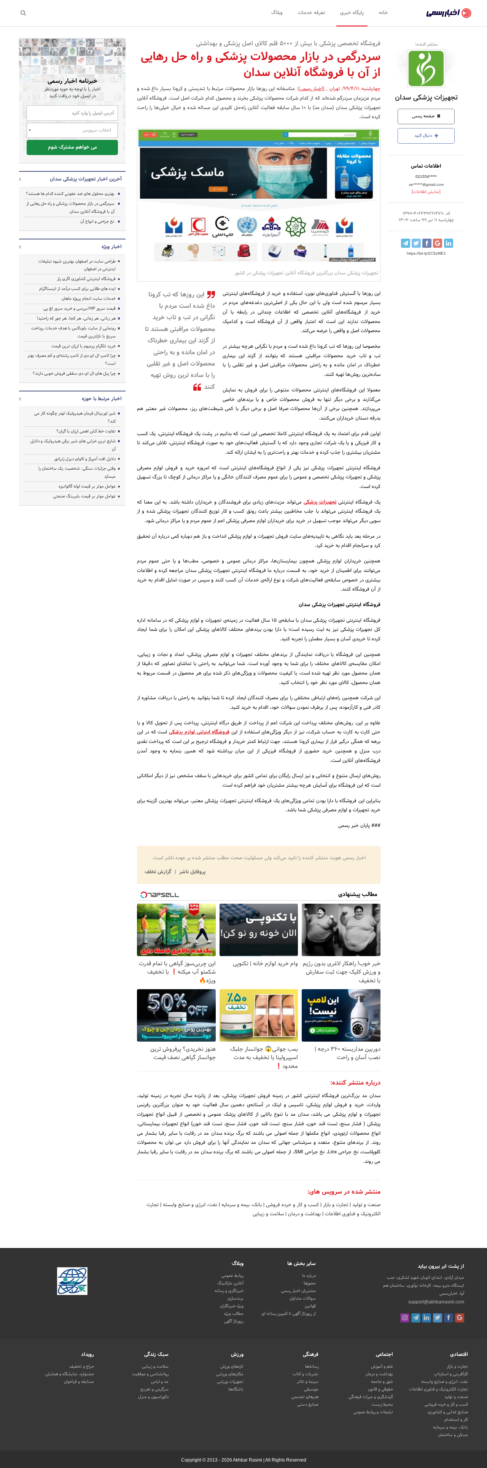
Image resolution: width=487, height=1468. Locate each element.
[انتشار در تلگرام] (405, 243)
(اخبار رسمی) (311, 89)
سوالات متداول (303, 1298)
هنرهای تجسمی (304, 1397)
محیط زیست (382, 1404)
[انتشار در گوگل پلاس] (437, 243)
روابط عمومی (232, 1275)
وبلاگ (277, 13)
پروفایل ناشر (191, 872)
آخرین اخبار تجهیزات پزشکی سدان (86, 179)
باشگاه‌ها (236, 1389)
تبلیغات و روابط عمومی (373, 1412)
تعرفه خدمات (311, 13)
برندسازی (236, 1298)
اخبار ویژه (112, 247)
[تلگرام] (415, 1317)
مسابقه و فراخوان (79, 1381)
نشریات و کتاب (305, 1374)
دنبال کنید (423, 135)
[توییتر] (437, 1317)
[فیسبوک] (448, 1317)
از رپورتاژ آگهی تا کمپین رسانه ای (288, 1313)
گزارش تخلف (159, 872)
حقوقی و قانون (380, 1389)
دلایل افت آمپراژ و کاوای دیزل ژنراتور (85, 459)
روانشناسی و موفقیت (150, 1374)
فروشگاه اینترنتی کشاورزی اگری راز (86, 279)
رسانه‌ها (311, 1366)
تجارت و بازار (334, 1205)
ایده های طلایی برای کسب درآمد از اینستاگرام (77, 288)
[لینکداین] (426, 1317)
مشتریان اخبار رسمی (298, 1290)
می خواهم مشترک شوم (72, 147)
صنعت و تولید (365, 1205)
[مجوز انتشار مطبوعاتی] (72, 1282)
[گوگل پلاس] (459, 1317)
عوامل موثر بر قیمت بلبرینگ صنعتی (84, 496)
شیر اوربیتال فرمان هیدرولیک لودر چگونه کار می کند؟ (75, 417)
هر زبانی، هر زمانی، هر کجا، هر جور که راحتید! (76, 318)
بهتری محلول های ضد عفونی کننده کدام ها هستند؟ (70, 193)
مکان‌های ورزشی (230, 1374)
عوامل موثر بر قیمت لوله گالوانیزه (87, 486)
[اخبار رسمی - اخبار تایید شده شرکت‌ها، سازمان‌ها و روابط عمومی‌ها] (449, 13)
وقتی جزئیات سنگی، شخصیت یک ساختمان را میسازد (77, 472)
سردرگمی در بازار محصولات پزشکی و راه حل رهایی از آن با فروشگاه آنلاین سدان (70, 207)
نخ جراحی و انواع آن (97, 221)
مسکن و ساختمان (453, 1435)
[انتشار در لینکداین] (448, 243)
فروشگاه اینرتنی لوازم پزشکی (199, 732)
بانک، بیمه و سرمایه (241, 1205)
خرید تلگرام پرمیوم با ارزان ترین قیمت (83, 346)
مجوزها (310, 1283)
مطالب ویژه (234, 1313)
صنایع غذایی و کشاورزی (448, 1412)
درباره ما (309, 1275)
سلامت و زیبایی (268, 1214)
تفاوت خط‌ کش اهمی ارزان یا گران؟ (86, 431)
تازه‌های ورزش (232, 1366)
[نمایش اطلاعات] (426, 191)
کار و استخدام (456, 1419)
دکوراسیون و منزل (153, 1397)
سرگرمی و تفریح (154, 1389)
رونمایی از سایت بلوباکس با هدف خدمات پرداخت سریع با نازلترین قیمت (73, 332)
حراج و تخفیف (81, 1366)
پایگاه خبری (352, 13)
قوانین (310, 1306)
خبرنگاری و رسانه (229, 1290)
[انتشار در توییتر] (416, 243)
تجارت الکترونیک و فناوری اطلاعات (438, 1389)
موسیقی (311, 1389)
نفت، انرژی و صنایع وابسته (189, 1205)
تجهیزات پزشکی (320, 502)
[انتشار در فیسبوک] (426, 243)
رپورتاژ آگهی (234, 1321)
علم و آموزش (382, 1366)
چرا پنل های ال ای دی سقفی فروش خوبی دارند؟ (74, 373)
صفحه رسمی (424, 116)
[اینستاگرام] (404, 1317)
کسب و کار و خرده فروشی (291, 1205)
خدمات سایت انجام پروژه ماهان (89, 298)
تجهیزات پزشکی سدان (426, 98)
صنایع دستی (307, 1404)
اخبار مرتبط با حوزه (102, 399)
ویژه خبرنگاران (232, 1306)
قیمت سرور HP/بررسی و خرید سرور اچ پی (79, 308)
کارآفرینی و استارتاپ (451, 1374)
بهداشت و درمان (303, 1214)
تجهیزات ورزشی (230, 1381)
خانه (383, 13)
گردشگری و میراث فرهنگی (371, 1397)
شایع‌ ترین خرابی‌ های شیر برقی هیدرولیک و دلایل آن (73, 445)
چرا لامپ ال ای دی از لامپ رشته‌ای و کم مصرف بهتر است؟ (71, 359)
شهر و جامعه (382, 1381)
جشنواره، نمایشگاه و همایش (69, 1374)
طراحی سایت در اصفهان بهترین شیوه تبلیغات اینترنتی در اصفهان (77, 265)
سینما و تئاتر (307, 1381)
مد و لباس (160, 1381)
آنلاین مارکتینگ (230, 1283)
